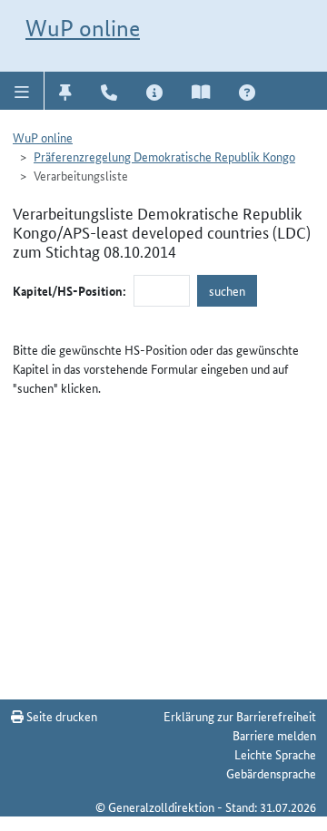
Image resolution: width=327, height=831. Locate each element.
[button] (22, 91)
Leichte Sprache (275, 754)
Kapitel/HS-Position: (69, 290)
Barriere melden (274, 735)
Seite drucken (60, 716)
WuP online (82, 28)
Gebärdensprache (271, 773)
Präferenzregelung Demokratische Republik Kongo (164, 156)
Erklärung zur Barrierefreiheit (240, 716)
